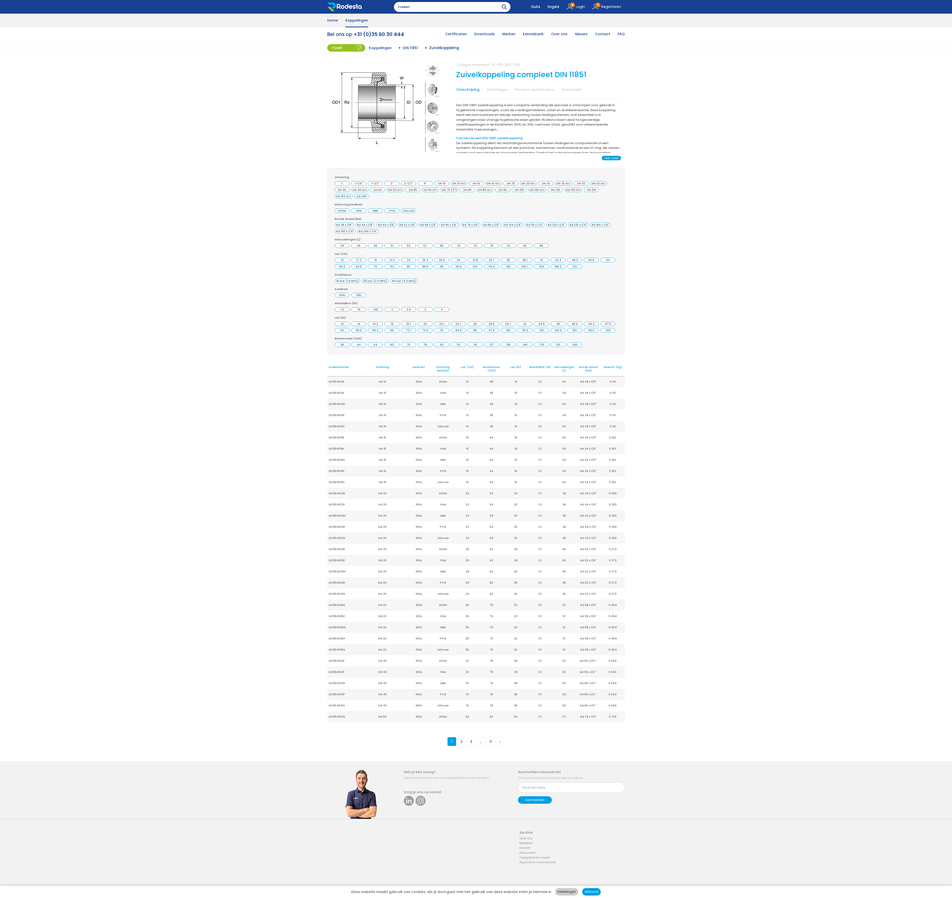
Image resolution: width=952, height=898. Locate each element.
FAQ (621, 34)
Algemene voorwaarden (537, 862)
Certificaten (456, 34)
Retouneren (527, 853)
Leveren (525, 848)
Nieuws (581, 34)
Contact (602, 34)
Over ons (559, 34)
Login (580, 6)
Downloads (484, 34)
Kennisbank (533, 34)
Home (332, 20)
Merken (508, 34)
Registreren (611, 6)
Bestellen (526, 843)
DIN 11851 (410, 47)
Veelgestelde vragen (534, 857)
